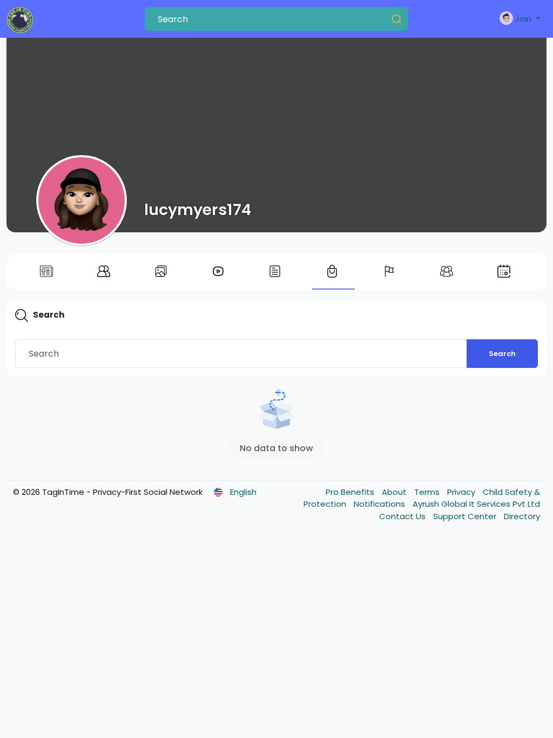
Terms (428, 492)
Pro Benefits (351, 492)
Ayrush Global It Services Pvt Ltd (476, 503)
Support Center (465, 516)
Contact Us (403, 516)
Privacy (462, 492)
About (395, 492)
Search (502, 353)
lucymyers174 (197, 209)
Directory (522, 516)
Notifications (380, 503)
